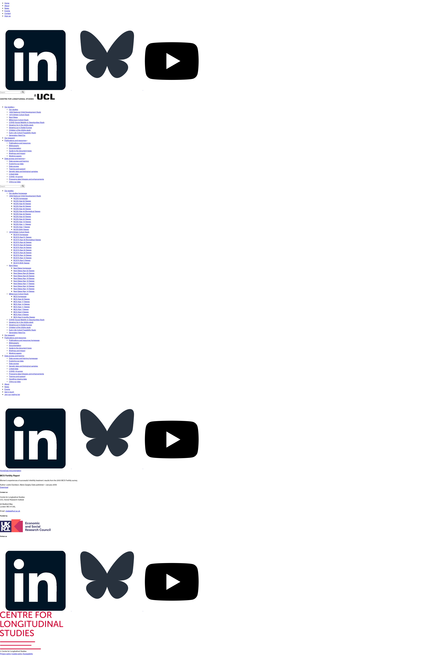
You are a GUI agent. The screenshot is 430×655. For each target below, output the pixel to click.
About (6, 5)
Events (7, 11)
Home (6, 3)
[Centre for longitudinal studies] (44, 99)
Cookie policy (17, 653)
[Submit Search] (23, 92)
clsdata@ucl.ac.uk (12, 511)
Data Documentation (13, 470)
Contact (7, 13)
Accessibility (28, 653)
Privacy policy (5, 653)
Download (4, 487)
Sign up (7, 16)
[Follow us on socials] (36, 89)
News (6, 8)
